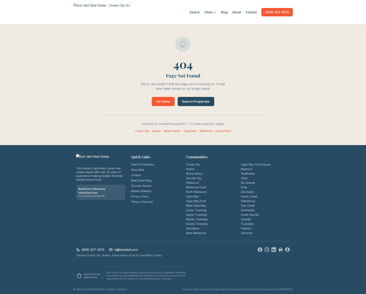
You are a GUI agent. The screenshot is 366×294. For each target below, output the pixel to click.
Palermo (246, 228)
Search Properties (196, 101)
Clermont (246, 233)
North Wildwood (196, 191)
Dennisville (247, 210)
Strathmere (248, 173)
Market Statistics (141, 191)
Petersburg (248, 201)
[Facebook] (260, 249)
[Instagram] (267, 249)
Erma (244, 187)
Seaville (246, 219)
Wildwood (206, 131)
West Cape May (196, 205)
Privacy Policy (140, 196)
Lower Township (196, 210)
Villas (244, 178)
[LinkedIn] (273, 249)
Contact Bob (223, 131)
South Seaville (250, 214)
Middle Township (197, 219)
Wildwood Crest (196, 187)
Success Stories (141, 185)
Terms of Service (142, 201)
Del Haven (247, 191)
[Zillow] (280, 249)
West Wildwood (196, 233)
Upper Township (196, 214)
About (236, 12)
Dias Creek (248, 205)
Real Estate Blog (141, 180)
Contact (251, 12)
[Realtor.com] (287, 249)
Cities (208, 12)
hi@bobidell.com (126, 250)
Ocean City (142, 131)
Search (195, 12)
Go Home (163, 101)
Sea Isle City (193, 178)
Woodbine (192, 228)
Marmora (246, 169)
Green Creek (249, 196)
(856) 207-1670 (277, 12)
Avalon (156, 131)
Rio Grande (248, 182)
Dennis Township (197, 223)
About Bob (137, 169)
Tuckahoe (247, 223)
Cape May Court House (255, 164)
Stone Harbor (172, 131)
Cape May (190, 131)
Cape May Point (196, 201)
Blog (224, 12)
